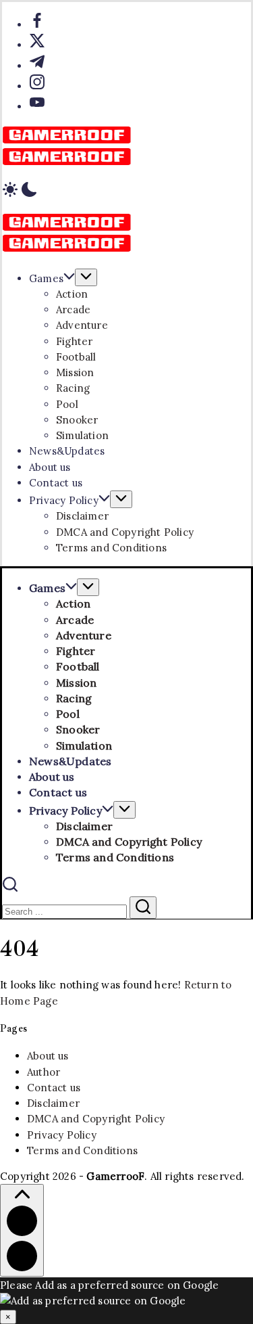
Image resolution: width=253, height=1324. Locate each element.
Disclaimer (53, 1103)
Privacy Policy (61, 1134)
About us (48, 1055)
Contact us (53, 1087)
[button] (126, 191)
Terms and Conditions (82, 1150)
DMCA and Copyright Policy (96, 1118)
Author (43, 1072)
